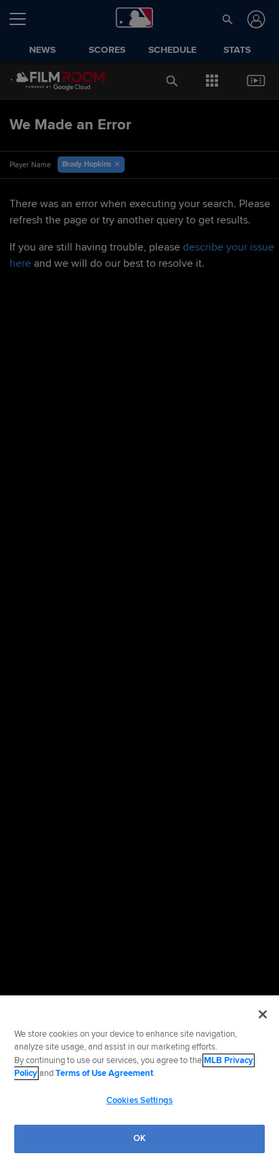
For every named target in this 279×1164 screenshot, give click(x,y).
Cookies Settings (139, 1100)
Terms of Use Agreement (104, 1073)
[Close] (263, 1014)
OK (139, 1138)
